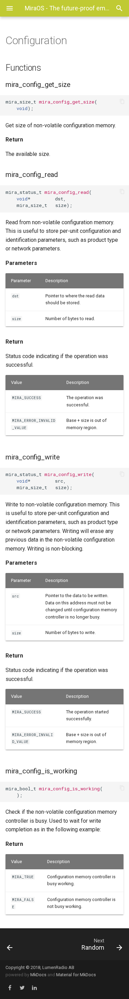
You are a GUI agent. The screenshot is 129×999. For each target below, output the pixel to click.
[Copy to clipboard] (122, 102)
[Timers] (17, 944)
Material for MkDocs (76, 974)
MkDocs (38, 974)
